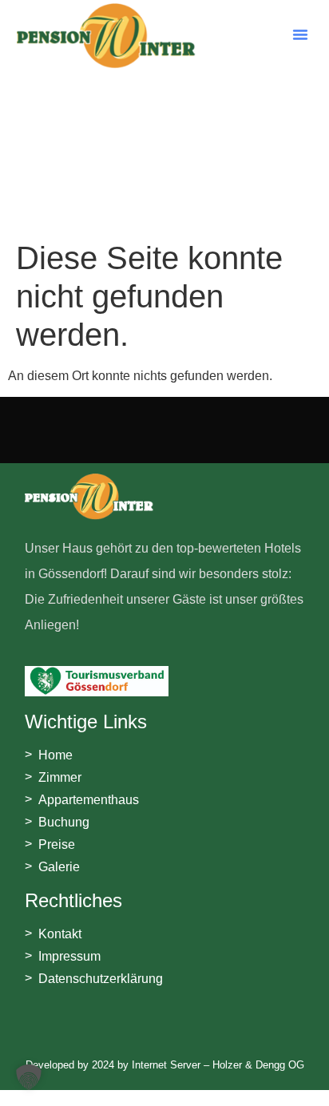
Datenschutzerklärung (100, 978)
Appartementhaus (88, 800)
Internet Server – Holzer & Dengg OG (218, 1065)
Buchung (63, 822)
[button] (300, 34)
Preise (56, 844)
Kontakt (59, 934)
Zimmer (59, 777)
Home (55, 755)
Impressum (69, 956)
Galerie (59, 867)
